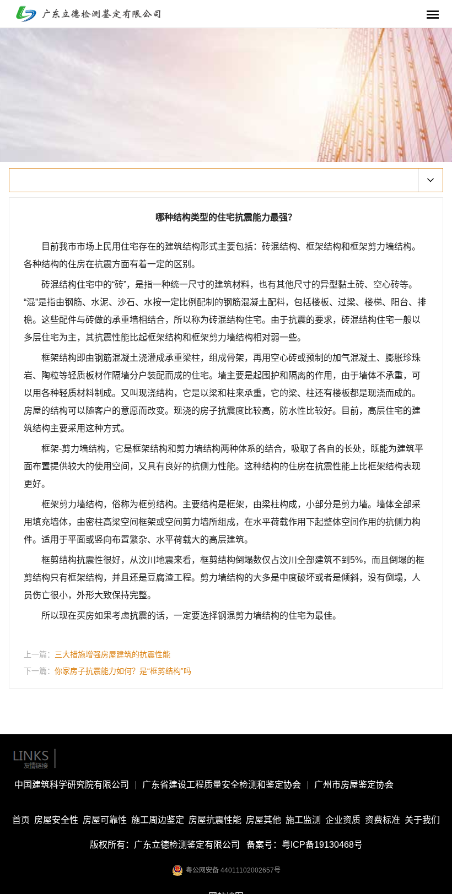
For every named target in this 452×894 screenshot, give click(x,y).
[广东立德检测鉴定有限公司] (96, 13)
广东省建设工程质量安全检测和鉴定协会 (221, 784)
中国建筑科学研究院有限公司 (71, 784)
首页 (21, 820)
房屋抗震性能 (215, 820)
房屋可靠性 (105, 820)
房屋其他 (263, 820)
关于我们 (422, 820)
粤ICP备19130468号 (322, 844)
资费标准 (382, 820)
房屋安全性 (56, 820)
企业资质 (342, 820)
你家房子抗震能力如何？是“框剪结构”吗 (123, 671)
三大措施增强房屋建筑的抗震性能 (112, 654)
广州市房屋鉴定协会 (354, 784)
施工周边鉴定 (157, 820)
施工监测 (303, 820)
